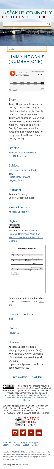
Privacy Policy (14, 459)
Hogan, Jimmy (16, 180)
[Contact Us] (15, 432)
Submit (49, 24)
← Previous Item (18, 377)
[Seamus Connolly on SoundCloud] (39, 432)
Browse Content (10, 442)
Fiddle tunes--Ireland (19, 176)
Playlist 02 (14, 332)
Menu (11, 48)
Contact (35, 444)
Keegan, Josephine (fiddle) (23, 152)
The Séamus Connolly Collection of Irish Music (27, 15)
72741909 (14, 156)
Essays (6, 444)
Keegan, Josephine (19, 211)
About (26, 444)
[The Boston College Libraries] (27, 422)
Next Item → (38, 377)
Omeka (25, 464)
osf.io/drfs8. (44, 412)
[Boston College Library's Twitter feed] (23, 432)
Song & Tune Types (30, 442)
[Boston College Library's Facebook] (31, 432)
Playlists (16, 444)
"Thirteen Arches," (21, 454)
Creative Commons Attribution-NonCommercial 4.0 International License (26, 237)
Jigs (11, 173)
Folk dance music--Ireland (22, 170)
